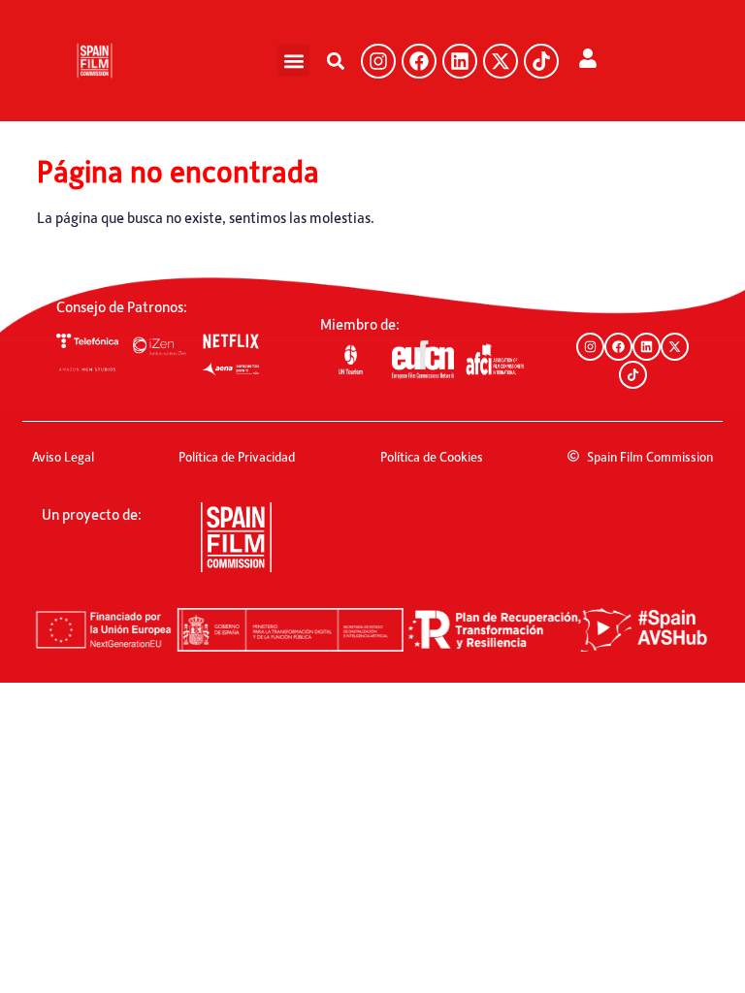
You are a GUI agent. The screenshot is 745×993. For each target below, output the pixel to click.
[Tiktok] (541, 61)
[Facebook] (419, 61)
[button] (293, 61)
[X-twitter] (500, 61)
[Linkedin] (459, 61)
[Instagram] (378, 61)
